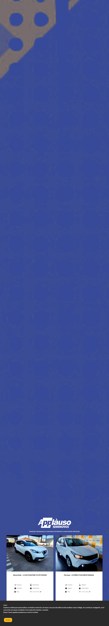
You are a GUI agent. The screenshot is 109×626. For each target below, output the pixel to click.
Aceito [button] (8, 620)
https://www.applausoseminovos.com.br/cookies (20, 612)
